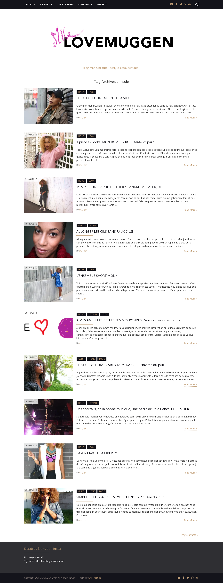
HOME (29, 4)
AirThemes (95, 577)
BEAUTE (82, 225)
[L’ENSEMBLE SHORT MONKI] (48, 283)
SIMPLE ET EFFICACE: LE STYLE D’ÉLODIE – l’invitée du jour (120, 497)
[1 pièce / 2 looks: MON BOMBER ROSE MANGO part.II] (48, 150)
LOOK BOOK (85, 4)
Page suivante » (189, 534)
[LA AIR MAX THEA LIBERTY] (48, 461)
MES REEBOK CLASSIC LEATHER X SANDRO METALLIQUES (119, 187)
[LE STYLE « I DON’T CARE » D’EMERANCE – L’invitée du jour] (48, 373)
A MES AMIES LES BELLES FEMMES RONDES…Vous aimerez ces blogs (128, 320)
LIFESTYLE (93, 314)
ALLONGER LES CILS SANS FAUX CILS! (104, 231)
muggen (83, 117)
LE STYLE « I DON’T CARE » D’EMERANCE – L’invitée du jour (120, 365)
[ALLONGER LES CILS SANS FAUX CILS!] (48, 239)
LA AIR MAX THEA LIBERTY (96, 453)
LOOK (91, 92)
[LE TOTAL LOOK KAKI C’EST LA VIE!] (48, 106)
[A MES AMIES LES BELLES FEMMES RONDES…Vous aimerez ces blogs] (48, 328)
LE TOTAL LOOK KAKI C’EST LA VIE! (102, 98)
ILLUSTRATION (65, 4)
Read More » (190, 117)
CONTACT (102, 4)
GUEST (81, 359)
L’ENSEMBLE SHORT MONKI (97, 275)
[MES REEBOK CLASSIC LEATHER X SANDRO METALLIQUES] (48, 194)
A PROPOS (46, 4)
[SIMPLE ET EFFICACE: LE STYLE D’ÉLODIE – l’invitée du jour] (48, 505)
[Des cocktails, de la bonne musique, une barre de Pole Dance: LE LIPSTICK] (48, 417)
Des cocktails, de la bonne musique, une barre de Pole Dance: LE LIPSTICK (132, 409)
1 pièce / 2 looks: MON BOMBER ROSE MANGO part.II (116, 142)
